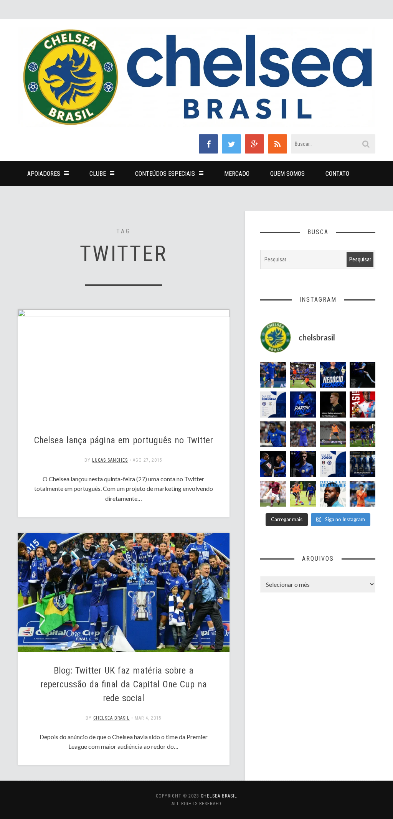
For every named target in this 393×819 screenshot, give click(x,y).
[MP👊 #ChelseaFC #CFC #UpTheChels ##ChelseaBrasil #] (363, 494)
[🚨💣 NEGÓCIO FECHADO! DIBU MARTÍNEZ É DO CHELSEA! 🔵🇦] (333, 375)
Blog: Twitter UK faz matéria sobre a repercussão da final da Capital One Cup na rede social (123, 684)
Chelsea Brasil (111, 718)
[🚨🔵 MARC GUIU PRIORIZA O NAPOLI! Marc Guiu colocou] (303, 404)
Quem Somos (287, 173)
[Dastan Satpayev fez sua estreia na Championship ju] (273, 494)
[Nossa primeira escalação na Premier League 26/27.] (303, 464)
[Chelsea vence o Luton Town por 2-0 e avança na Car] (303, 375)
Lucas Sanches (110, 460)
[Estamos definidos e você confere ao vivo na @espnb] (363, 375)
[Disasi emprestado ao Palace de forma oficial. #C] (363, 404)
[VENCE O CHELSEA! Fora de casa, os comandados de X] (363, 434)
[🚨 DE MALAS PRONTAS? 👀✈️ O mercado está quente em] (363, 464)
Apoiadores (43, 173)
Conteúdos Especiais (165, 173)
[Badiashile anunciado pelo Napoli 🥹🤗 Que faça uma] (333, 494)
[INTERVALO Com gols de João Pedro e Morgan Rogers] (273, 464)
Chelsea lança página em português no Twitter (123, 440)
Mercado (236, 173)
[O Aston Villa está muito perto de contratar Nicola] (273, 434)
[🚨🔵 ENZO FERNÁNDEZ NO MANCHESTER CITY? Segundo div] (303, 434)
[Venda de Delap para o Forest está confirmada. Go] (333, 404)
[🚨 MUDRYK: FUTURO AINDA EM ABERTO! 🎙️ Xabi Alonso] (303, 494)
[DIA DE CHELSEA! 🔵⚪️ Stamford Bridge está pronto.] (273, 404)
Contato (337, 173)
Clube (97, 173)
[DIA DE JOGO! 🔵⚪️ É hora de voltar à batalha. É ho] (333, 464)
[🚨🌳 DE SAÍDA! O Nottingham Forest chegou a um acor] (333, 434)
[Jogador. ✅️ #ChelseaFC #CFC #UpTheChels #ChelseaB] (273, 375)
